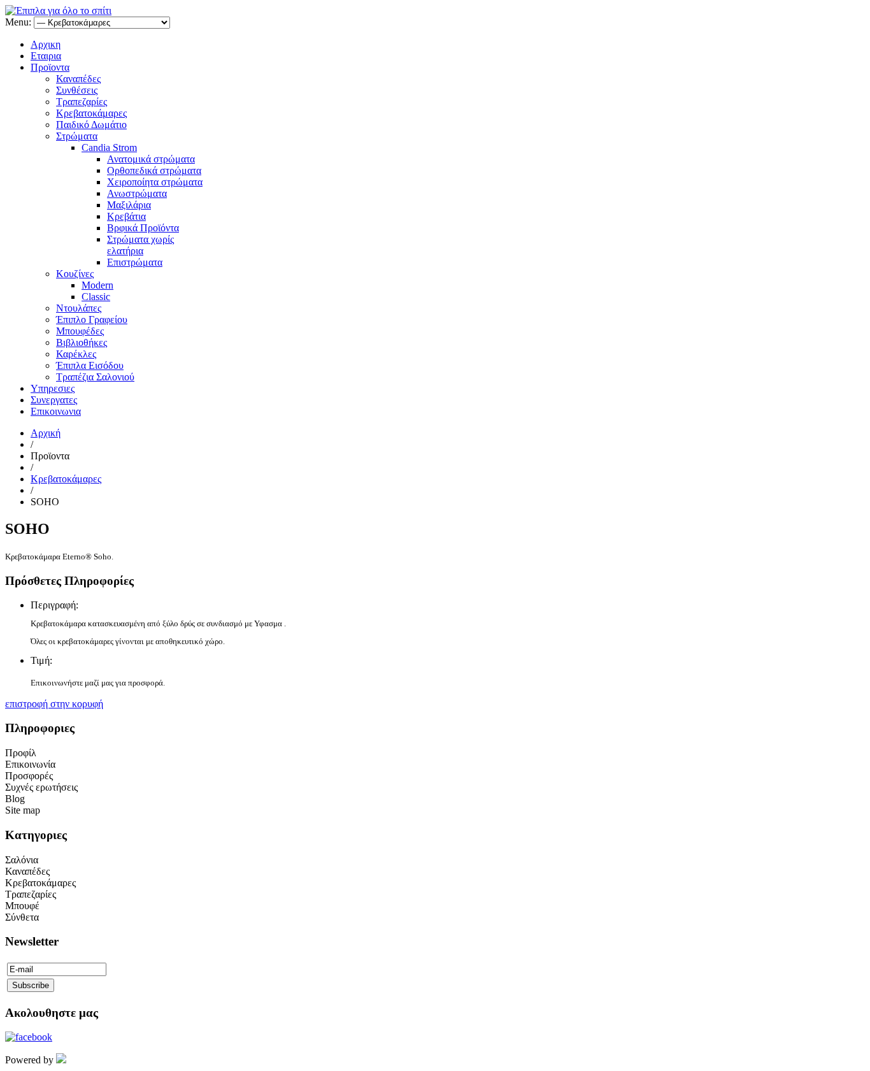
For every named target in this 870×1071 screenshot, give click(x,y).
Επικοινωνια (56, 411)
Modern (97, 285)
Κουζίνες (75, 273)
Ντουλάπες (78, 308)
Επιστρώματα (134, 262)
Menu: (19, 22)
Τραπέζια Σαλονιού (95, 376)
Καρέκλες (76, 354)
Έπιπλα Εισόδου (90, 365)
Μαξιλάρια (129, 204)
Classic (96, 296)
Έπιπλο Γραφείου (91, 319)
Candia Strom (109, 147)
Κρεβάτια (126, 216)
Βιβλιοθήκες (81, 342)
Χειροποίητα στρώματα (155, 181)
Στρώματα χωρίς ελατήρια (140, 245)
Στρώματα (76, 136)
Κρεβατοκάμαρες (91, 113)
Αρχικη (46, 44)
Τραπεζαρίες (81, 101)
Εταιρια (46, 55)
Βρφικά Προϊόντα (143, 227)
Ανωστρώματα (137, 193)
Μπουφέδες (80, 331)
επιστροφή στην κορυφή (54, 703)
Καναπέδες (78, 78)
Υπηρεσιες (53, 388)
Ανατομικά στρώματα (151, 159)
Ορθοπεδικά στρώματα (154, 170)
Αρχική (46, 433)
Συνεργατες (54, 399)
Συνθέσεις (76, 90)
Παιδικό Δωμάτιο (91, 124)
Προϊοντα (50, 67)
